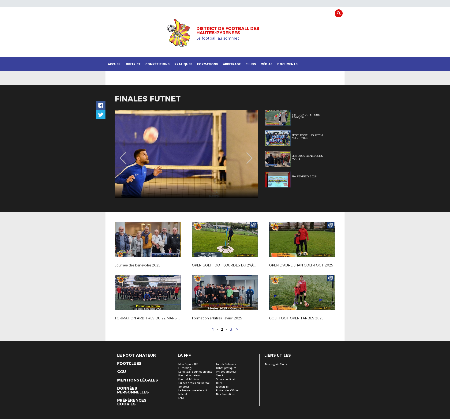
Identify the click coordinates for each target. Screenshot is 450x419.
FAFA (181, 398)
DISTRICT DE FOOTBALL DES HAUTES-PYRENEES (227, 30)
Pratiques (183, 64)
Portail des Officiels (228, 390)
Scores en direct (225, 379)
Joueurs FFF (223, 386)
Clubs (250, 64)
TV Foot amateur (226, 371)
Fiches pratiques (226, 368)
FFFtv (219, 383)
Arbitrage (232, 64)
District (133, 64)
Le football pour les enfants (195, 371)
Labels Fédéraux (226, 364)
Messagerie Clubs (276, 364)
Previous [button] (123, 155)
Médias (267, 64)
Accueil (114, 64)
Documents (287, 64)
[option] (186, 154)
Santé (219, 375)
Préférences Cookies (131, 402)
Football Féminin (188, 379)
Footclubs (129, 364)
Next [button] (249, 155)
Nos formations (226, 394)
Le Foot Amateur (136, 355)
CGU (121, 372)
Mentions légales (137, 380)
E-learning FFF (186, 368)
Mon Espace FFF (188, 364)
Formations (207, 64)
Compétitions (157, 64)
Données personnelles (133, 390)
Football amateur (189, 375)
